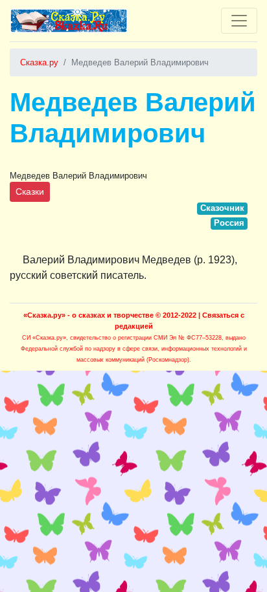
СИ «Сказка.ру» (44, 337)
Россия (229, 223)
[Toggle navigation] (239, 21)
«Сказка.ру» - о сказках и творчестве (88, 315)
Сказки (30, 191)
